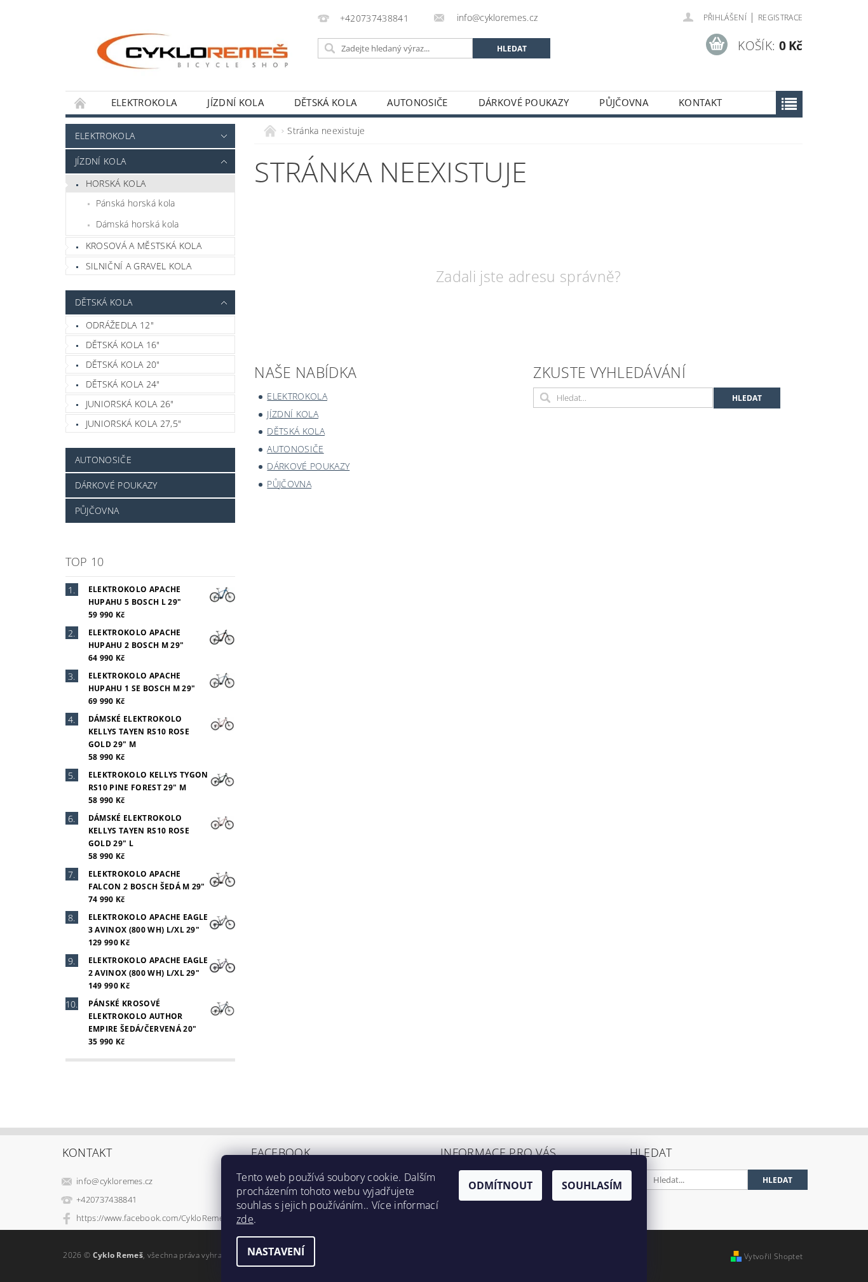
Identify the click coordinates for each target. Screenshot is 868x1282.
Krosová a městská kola (143, 246)
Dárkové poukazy (523, 102)
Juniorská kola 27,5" (133, 423)
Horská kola (116, 183)
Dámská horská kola (137, 224)
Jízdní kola (235, 102)
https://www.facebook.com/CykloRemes (151, 1218)
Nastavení (275, 1251)
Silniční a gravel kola (138, 266)
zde (245, 1219)
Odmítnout (500, 1185)
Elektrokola (144, 102)
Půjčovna (623, 102)
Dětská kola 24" (123, 384)
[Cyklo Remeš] (189, 51)
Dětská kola (325, 102)
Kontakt (700, 102)
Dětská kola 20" (123, 364)
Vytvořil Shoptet (773, 1256)
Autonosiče (417, 102)
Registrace (780, 17)
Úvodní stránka (80, 102)
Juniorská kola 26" (130, 404)
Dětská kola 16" (123, 345)
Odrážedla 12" (120, 325)
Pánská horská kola (135, 203)
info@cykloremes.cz (114, 1181)
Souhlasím (592, 1185)
